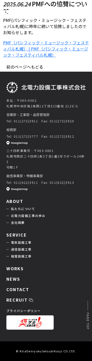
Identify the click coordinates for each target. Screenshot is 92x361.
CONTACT (60, 14)
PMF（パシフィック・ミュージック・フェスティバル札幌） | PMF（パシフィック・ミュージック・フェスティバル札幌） (46, 49)
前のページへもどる (24, 67)
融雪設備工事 (21, 256)
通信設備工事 (21, 249)
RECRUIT (17, 299)
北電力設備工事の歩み (28, 215)
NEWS (13, 278)
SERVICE (16, 235)
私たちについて (23, 209)
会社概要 (18, 222)
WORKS (15, 268)
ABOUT (14, 201)
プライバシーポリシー (23, 311)
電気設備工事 (21, 242)
